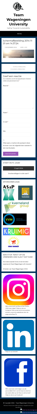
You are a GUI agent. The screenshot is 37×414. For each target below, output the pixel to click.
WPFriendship (19, 405)
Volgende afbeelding (17, 69)
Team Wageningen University (19, 19)
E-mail (5, 122)
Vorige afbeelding (19, 66)
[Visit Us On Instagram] (28, 410)
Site (4, 131)
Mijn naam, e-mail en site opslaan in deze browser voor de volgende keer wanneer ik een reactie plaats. (17, 145)
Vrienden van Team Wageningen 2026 (15, 269)
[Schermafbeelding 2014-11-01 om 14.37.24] (18, 53)
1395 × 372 (23, 47)
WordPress (18, 407)
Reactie (6, 85)
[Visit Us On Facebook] (28, 412)
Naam (5, 112)
